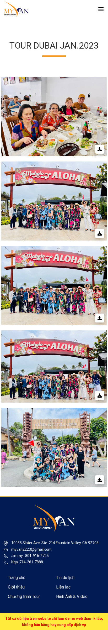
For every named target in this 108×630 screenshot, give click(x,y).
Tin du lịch (65, 577)
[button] (101, 9)
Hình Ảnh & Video (72, 596)
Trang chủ (16, 577)
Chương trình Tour (24, 596)
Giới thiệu (16, 587)
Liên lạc (63, 587)
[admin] (30, 9)
